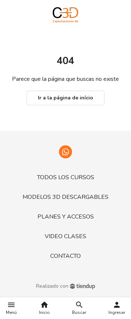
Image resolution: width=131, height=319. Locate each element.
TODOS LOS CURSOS (65, 177)
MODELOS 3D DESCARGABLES (65, 197)
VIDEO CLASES (65, 236)
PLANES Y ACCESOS (65, 217)
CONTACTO (65, 256)
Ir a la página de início (65, 97)
